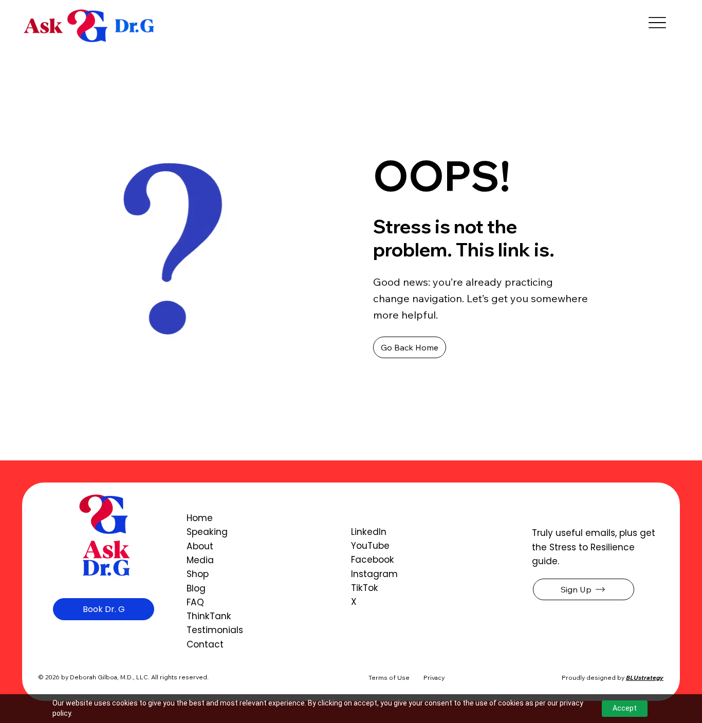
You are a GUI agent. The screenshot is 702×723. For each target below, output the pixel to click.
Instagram (374, 574)
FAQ (195, 602)
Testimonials (215, 630)
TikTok (364, 588)
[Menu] (657, 22)
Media (200, 560)
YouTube (370, 546)
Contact (205, 644)
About (200, 546)
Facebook (372, 559)
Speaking (207, 532)
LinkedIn (368, 532)
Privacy (434, 677)
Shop (198, 574)
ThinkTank (209, 616)
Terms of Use (389, 677)
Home (200, 518)
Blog (196, 588)
